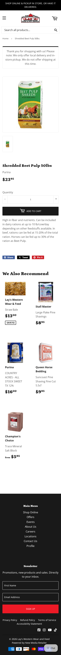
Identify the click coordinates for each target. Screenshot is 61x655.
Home (5, 38)
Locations (30, 536)
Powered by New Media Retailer (29, 642)
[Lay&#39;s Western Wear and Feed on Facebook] (39, 630)
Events (31, 522)
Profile (30, 546)
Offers (30, 517)
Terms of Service (47, 620)
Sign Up (30, 608)
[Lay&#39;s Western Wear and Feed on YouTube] (50, 630)
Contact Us (30, 541)
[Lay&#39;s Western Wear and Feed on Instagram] (44, 630)
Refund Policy (27, 620)
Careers (30, 531)
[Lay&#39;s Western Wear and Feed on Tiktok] (55, 630)
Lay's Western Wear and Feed (34, 639)
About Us (30, 526)
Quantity (7, 192)
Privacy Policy (10, 620)
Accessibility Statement (29, 623)
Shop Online (30, 512)
